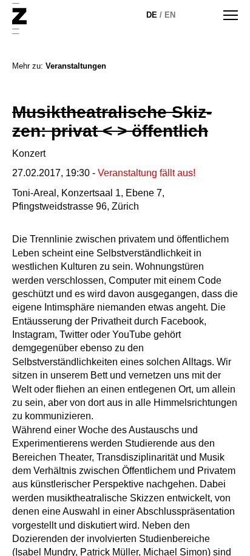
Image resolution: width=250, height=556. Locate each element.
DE (151, 14)
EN (169, 14)
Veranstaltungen (76, 65)
